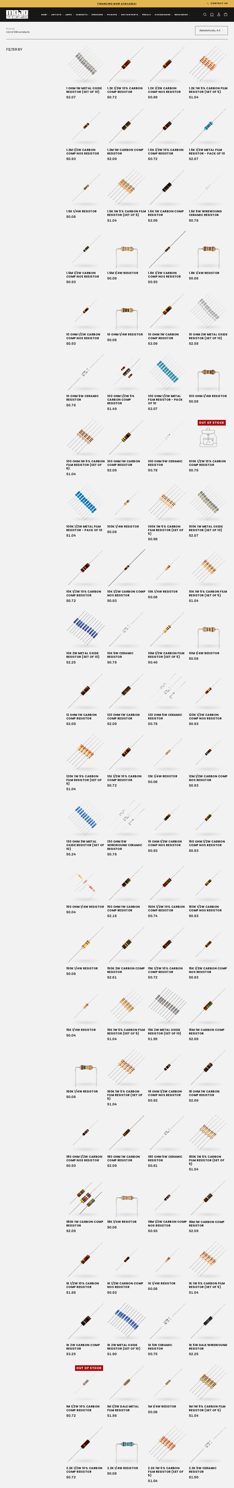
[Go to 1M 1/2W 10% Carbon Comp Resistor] (85, 1382)
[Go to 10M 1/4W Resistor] (208, 629)
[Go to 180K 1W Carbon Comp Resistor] (85, 1197)
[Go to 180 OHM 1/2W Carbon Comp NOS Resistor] (85, 1132)
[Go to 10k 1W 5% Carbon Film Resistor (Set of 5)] (208, 567)
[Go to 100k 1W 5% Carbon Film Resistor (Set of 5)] (167, 502)
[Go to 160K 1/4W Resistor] (85, 1067)
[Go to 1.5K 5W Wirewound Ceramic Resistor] (208, 187)
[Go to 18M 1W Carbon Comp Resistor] (208, 1197)
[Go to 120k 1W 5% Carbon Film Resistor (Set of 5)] (85, 752)
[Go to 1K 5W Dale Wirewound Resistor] (208, 1321)
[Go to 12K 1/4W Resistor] (167, 752)
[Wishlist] (212, 15)
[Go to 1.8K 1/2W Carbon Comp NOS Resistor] (167, 249)
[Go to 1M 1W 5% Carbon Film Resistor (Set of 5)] (208, 1382)
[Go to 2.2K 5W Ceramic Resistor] (208, 1444)
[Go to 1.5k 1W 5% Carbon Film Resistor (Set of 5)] (126, 187)
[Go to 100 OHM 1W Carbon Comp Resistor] (126, 437)
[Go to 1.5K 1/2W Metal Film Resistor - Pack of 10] (208, 125)
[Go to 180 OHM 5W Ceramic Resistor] (167, 1132)
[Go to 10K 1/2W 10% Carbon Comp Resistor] (85, 567)
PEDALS (146, 14)
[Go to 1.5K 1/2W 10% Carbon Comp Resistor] (167, 125)
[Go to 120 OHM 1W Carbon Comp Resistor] (126, 690)
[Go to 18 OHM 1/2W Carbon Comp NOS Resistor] (167, 1067)
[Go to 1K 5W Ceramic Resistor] (167, 1321)
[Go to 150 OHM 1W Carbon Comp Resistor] (126, 882)
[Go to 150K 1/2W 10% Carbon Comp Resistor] (167, 882)
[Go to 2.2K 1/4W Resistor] (126, 1444)
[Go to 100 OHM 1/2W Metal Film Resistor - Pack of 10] (167, 372)
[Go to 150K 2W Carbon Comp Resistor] (126, 944)
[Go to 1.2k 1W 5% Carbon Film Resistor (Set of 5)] (208, 64)
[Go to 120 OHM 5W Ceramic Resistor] (167, 690)
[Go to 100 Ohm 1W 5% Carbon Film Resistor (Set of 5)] (85, 437)
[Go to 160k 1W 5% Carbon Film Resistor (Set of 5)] (126, 1067)
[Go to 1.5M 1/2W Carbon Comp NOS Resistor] (85, 249)
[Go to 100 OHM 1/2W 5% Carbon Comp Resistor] (126, 372)
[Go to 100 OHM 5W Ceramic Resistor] (167, 437)
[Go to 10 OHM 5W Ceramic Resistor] (85, 372)
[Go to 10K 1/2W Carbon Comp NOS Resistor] (126, 567)
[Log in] (219, 14)
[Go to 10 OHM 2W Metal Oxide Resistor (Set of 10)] (208, 310)
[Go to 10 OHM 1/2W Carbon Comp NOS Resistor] (85, 310)
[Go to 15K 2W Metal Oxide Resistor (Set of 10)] (167, 1005)
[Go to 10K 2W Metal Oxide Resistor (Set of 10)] (85, 629)
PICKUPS (112, 14)
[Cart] (226, 14)
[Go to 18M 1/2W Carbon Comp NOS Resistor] (167, 1197)
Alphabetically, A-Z (209, 30)
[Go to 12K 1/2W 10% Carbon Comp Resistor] (126, 752)
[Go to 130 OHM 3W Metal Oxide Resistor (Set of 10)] (85, 817)
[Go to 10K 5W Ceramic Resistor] (126, 629)
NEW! (44, 14)
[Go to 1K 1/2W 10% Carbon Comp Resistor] (85, 1259)
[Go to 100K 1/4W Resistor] (126, 502)
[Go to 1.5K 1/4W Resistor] (85, 187)
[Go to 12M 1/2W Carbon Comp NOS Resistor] (208, 752)
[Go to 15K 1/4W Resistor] (85, 1005)
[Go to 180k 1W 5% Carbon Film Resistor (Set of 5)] (208, 1132)
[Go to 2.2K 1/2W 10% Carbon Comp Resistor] (85, 1444)
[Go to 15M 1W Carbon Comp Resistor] (208, 1005)
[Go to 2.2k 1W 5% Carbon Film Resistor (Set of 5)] (167, 1444)
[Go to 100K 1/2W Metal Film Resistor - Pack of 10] (85, 502)
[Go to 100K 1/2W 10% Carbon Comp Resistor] (208, 437)
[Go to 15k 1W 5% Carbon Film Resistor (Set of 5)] (126, 1005)
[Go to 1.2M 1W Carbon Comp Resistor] (126, 125)
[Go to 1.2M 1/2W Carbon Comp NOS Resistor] (85, 125)
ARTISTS (56, 14)
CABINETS (82, 14)
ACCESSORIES (163, 14)
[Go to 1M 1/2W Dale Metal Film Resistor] (126, 1382)
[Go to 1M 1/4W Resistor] (167, 1382)
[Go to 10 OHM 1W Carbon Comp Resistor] (167, 310)
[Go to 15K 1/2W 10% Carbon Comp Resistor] (167, 944)
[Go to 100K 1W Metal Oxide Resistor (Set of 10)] (208, 502)
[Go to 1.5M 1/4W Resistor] (126, 249)
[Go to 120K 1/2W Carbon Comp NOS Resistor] (208, 690)
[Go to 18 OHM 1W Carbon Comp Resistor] (208, 1067)
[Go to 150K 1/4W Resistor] (85, 944)
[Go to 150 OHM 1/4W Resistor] (85, 882)
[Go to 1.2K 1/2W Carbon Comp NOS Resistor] (167, 64)
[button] (205, 14)
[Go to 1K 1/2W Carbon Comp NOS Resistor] (126, 1259)
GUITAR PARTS (129, 14)
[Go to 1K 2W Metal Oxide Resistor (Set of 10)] (126, 1321)
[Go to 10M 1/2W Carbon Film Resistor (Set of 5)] (167, 629)
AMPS (68, 14)
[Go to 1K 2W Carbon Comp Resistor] (85, 1321)
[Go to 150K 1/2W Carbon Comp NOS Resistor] (208, 882)
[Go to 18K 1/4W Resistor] (126, 1197)
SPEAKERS (97, 14)
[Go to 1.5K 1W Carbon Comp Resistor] (167, 187)
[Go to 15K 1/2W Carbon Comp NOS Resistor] (208, 944)
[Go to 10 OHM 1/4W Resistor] (126, 310)
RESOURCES (181, 14)
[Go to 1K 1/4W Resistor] (167, 1259)
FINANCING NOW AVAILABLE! (117, 3)
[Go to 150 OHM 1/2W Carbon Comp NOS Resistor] (208, 817)
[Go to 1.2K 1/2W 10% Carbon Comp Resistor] (126, 64)
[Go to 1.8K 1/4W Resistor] (208, 249)
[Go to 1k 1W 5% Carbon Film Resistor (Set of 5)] (208, 1259)
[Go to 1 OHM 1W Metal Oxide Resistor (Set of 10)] (85, 64)
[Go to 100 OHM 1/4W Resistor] (208, 372)
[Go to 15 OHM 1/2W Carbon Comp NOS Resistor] (167, 817)
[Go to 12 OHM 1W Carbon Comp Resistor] (85, 690)
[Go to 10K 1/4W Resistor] (167, 567)
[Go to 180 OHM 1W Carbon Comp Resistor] (126, 1132)
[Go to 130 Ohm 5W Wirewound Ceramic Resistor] (126, 817)
